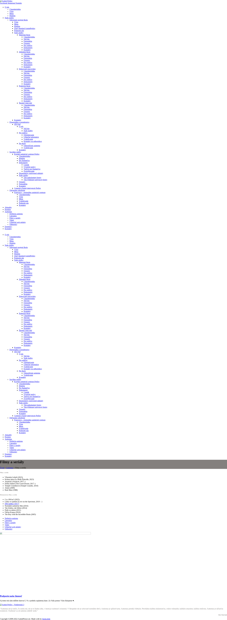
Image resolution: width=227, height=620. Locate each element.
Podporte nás (19, 31)
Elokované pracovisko (27, 69)
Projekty (8, 210)
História (12, 16)
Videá (11, 220)
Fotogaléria (28, 41)
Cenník (26, 165)
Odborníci (13, 224)
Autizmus (8, 212)
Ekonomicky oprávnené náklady (31, 173)
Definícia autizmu (16, 214)
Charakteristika (15, 9)
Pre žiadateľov (24, 161)
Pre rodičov (28, 45)
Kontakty (27, 50)
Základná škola (24, 52)
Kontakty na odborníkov (33, 141)
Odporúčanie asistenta (32, 146)
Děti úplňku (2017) (12, 504)
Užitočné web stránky (17, 222)
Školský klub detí (25, 103)
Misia (11, 14)
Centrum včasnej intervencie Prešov (27, 188)
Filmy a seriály (14, 218)
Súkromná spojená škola (18, 20)
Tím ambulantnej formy (32, 178)
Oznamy (27, 43)
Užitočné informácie (31, 137)
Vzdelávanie (28, 139)
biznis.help (46, 619)
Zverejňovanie (29, 171)
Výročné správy (30, 167)
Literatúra (13, 216)
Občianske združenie (17, 190)
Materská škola (24, 35)
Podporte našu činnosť (11, 596)
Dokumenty (28, 48)
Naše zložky (9, 18)
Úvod (2, 468)
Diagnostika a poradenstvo (19, 122)
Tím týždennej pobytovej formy (35, 180)
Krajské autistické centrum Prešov (26, 154)
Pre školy (22, 143)
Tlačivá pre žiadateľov (32, 169)
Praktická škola (24, 86)
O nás (7, 7)
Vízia (11, 11)
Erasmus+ (8, 227)
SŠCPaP (17, 124)
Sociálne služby (15, 152)
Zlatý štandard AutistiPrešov (24, 28)
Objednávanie (29, 135)
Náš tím (26, 39)
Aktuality (8, 207)
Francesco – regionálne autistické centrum (29, 192)
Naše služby (28, 131)
